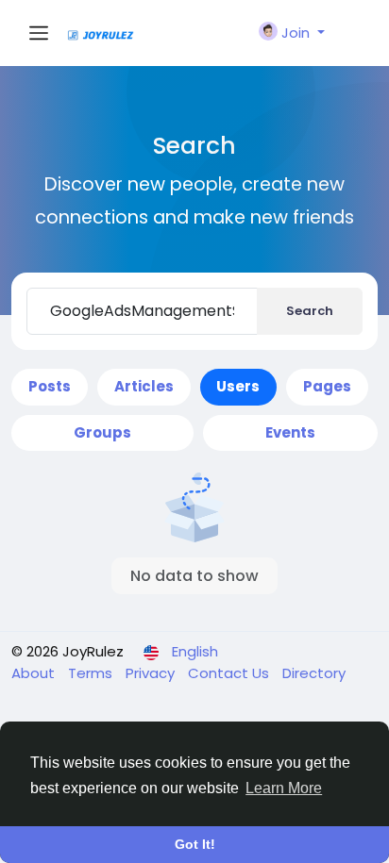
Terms (92, 673)
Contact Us (230, 673)
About (35, 673)
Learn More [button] (283, 788)
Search (309, 311)
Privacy (152, 673)
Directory (314, 673)
